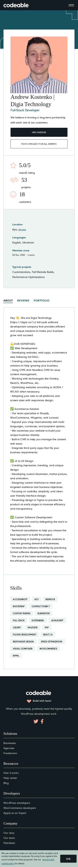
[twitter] (36, 721)
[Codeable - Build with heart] (19, 5)
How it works (11, 772)
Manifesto (9, 843)
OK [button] (68, 859)
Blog (6, 783)
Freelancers (10, 753)
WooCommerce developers (19, 808)
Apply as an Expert (14, 813)
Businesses (9, 743)
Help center (10, 778)
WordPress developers (16, 802)
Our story (8, 832)
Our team (9, 838)
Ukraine (22, 229)
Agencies (8, 748)
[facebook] (42, 721)
